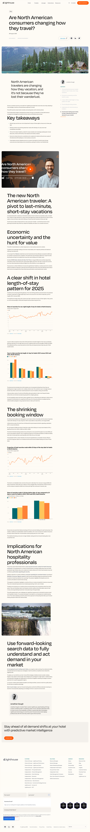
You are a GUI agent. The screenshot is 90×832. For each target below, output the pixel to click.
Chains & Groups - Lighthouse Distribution (34, 767)
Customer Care (71, 767)
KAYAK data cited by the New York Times (21, 260)
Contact (70, 769)
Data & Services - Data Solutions (32, 780)
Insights (80, 767)
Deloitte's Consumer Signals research (16, 576)
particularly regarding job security (21, 571)
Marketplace (71, 774)
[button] (63, 38)
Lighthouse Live (82, 776)
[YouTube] (13, 827)
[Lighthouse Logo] (8, 3)
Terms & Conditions (33, 826)
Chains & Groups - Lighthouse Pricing (33, 761)
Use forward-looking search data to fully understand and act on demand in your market (69, 113)
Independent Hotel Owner (56, 767)
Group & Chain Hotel (54, 769)
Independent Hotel (54, 772)
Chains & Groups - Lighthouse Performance (34, 763)
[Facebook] (5, 827)
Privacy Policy (42, 826)
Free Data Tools (82, 772)
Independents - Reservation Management (34, 778)
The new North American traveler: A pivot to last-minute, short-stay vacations (69, 90)
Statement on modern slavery (59, 826)
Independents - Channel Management (33, 772)
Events (80, 765)
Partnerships (71, 765)
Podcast (81, 774)
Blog (80, 763)
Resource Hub (82, 761)
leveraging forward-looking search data (18, 669)
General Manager (54, 763)
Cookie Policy (49, 826)
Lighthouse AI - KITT (29, 787)
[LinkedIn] (9, 827)
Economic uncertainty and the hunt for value (68, 96)
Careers (70, 763)
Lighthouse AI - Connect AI (31, 785)
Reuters (17, 254)
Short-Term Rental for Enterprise (57, 776)
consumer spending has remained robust (36, 574)
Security (70, 772)
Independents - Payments (30, 776)
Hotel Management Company (56, 774)
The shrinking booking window (68, 104)
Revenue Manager (54, 761)
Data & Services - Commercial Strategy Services (35, 783)
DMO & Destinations (54, 778)
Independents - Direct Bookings (32, 774)
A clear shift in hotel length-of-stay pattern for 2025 (69, 100)
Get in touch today (11, 687)
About (69, 761)
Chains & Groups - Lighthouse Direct (33, 765)
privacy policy (38, 816)
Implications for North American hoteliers (69, 108)
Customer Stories (83, 769)
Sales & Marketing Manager (56, 765)
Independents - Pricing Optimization (33, 769)
